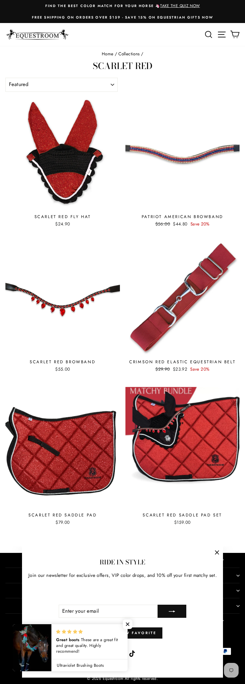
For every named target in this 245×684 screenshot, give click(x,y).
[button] (127, 624)
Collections (128, 54)
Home (107, 54)
